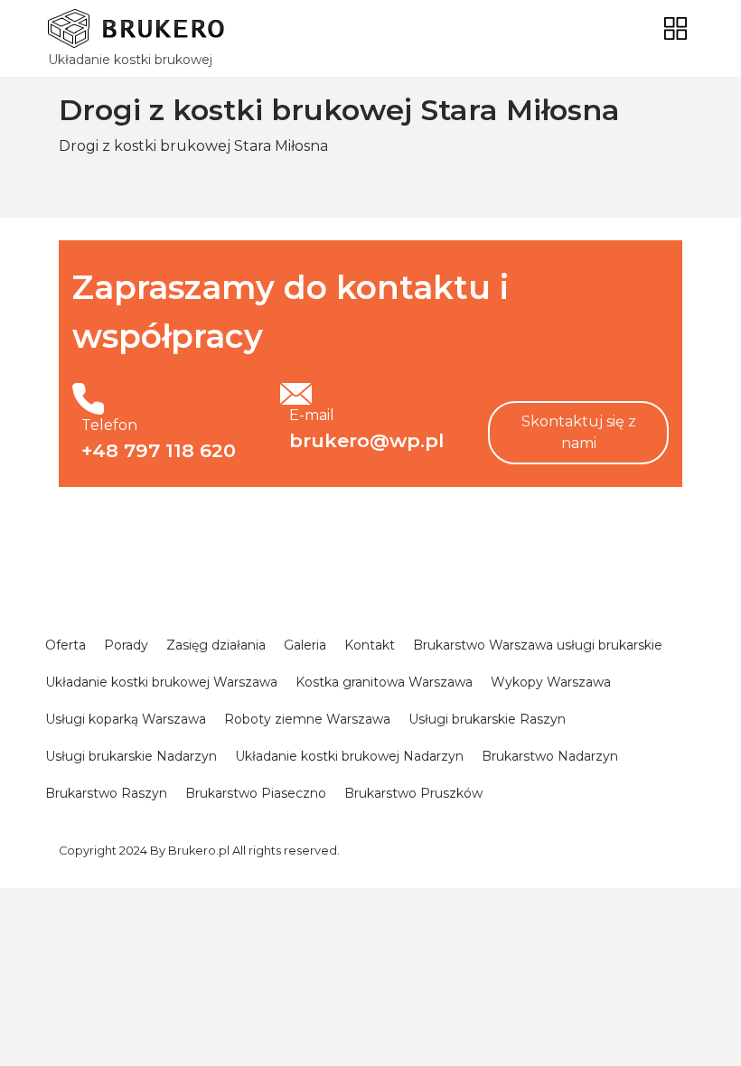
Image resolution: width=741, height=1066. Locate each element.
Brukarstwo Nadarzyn (550, 756)
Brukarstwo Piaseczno (255, 793)
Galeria (305, 645)
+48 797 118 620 (158, 450)
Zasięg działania (216, 645)
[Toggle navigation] (675, 28)
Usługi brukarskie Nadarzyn (131, 756)
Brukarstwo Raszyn (106, 793)
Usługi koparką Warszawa (125, 719)
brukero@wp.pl (366, 440)
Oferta (65, 645)
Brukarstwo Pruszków (413, 793)
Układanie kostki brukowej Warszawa (161, 682)
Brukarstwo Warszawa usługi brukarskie (537, 645)
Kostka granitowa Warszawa (384, 682)
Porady (126, 645)
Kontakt (369, 645)
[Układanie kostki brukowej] (136, 28)
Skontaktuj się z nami (578, 432)
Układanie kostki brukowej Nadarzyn (349, 756)
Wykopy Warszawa (551, 682)
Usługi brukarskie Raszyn (487, 719)
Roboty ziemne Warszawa (307, 719)
